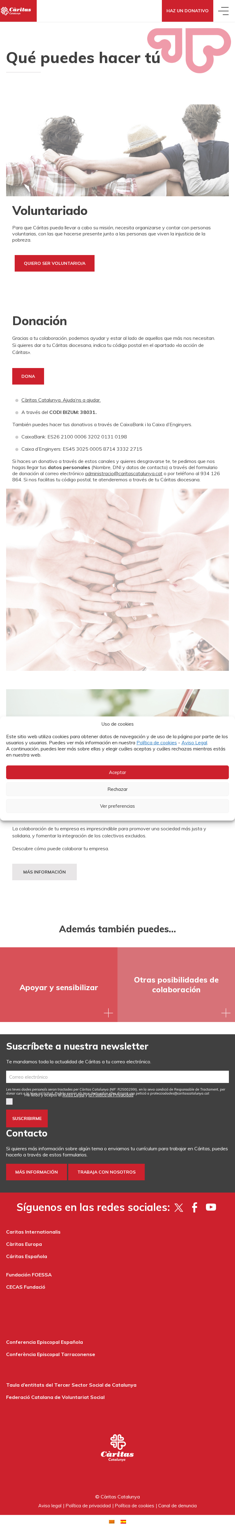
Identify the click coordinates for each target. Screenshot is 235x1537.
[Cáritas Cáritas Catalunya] (18, 11)
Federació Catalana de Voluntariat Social (55, 1397)
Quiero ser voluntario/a (54, 263)
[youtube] (210, 1207)
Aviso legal (50, 1506)
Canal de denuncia (177, 1506)
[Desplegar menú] (224, 11)
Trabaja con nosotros (106, 1172)
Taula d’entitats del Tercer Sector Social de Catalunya (71, 1385)
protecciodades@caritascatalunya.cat (179, 1093)
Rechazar (117, 789)
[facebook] (194, 1207)
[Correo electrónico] (117, 1077)
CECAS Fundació (25, 1287)
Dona (28, 376)
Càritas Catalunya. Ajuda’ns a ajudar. (61, 400)
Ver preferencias (117, 806)
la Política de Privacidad (110, 1094)
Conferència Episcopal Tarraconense (50, 1354)
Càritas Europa (24, 1244)
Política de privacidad (88, 1506)
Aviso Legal (194, 742)
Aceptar (117, 772)
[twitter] (178, 1207)
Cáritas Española (26, 1256)
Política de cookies (156, 742)
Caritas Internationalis (33, 1232)
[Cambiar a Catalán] (112, 1521)
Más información (44, 872)
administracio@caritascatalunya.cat (123, 473)
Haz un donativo (187, 10)
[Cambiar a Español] (123, 1521)
